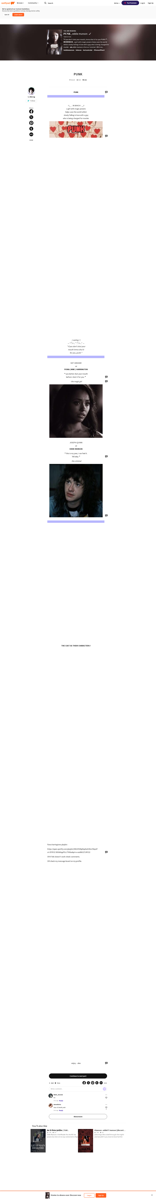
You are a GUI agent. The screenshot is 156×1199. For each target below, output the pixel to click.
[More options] (106, 1095)
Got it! (7, 15)
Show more (78, 1116)
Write (116, 3)
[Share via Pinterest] (31, 123)
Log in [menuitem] (142, 3)
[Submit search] (45, 3)
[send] (104, 1089)
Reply (61, 1101)
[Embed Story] (31, 134)
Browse (20, 3)
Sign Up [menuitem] (150, 3)
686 (85, 80)
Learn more (18, 15)
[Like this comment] (106, 1098)
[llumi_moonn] (50, 1096)
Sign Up (101, 1195)
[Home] (8, 3)
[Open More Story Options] (31, 140)
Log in (89, 1195)
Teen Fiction (67, 37)
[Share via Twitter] (31, 117)
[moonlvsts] (50, 1105)
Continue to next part (78, 1076)
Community (32, 3)
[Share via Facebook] (31, 111)
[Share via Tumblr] (31, 129)
